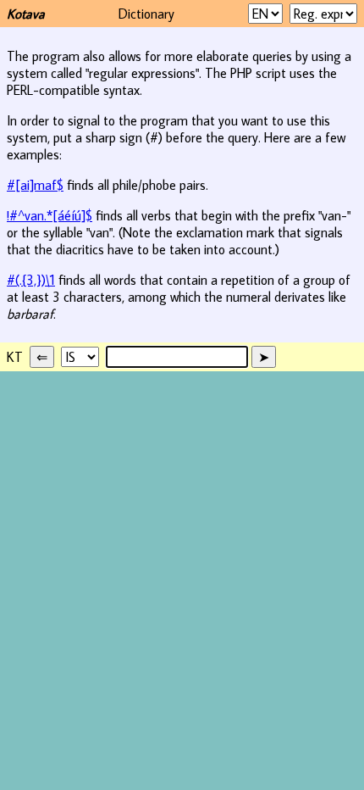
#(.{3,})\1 (31, 279)
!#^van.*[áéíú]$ (49, 215)
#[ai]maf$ (35, 184)
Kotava (26, 13)
